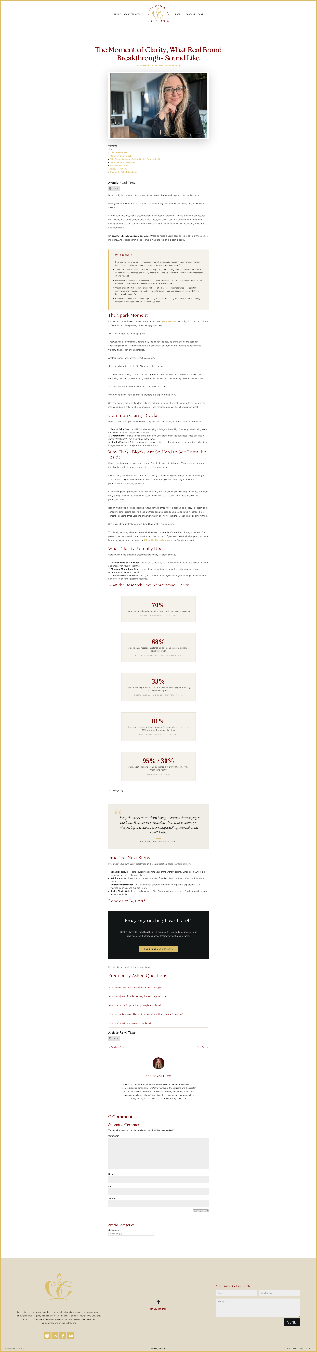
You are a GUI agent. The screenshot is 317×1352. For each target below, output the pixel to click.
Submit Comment (201, 1211)
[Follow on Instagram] (47, 1335)
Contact (190, 14)
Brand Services (132, 14)
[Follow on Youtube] (70, 1335)
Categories (113, 1230)
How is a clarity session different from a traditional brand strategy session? (146, 1014)
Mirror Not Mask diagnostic (158, 540)
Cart (200, 14)
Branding (176, 65)
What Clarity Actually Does (122, 162)
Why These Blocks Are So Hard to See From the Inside (135, 159)
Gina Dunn (144, 65)
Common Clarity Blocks (121, 156)
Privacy (162, 1349)
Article (168, 65)
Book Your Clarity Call (158, 949)
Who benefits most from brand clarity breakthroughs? (135, 988)
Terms (154, 1349)
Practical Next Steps (119, 165)
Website (112, 1198)
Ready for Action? (118, 169)
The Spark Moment (119, 152)
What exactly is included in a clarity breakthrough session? (138, 996)
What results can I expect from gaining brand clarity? (135, 1005)
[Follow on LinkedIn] (55, 1335)
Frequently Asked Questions (123, 172)
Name (111, 1174)
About (117, 14)
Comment (113, 1136)
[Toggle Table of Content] (110, 149)
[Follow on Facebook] (62, 1335)
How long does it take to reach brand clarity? (131, 1023)
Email (111, 1186)
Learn (177, 14)
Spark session (168, 321)
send (292, 1322)
